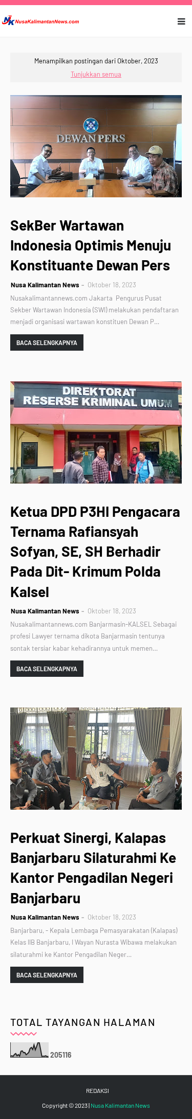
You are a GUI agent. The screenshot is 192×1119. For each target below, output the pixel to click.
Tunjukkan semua (96, 74)
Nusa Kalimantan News (45, 285)
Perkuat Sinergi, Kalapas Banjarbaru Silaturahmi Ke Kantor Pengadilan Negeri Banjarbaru (93, 867)
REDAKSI (97, 1090)
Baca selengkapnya (46, 342)
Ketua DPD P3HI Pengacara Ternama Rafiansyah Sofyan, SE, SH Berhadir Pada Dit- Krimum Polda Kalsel (95, 551)
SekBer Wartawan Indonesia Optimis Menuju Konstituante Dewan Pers (90, 244)
